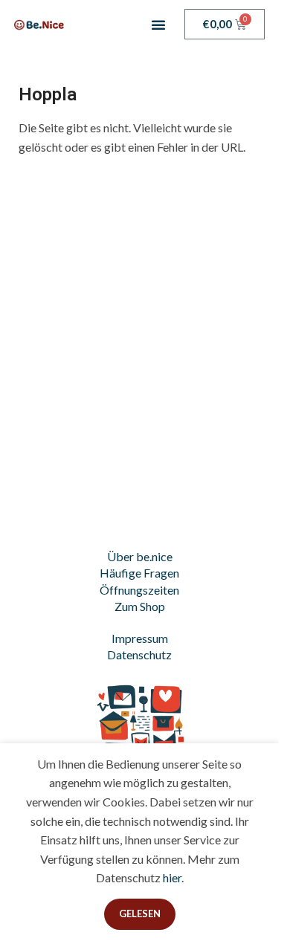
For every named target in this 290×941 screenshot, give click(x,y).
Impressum (140, 638)
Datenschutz (139, 654)
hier (172, 877)
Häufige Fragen (139, 573)
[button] (158, 24)
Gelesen (140, 913)
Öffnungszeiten (139, 590)
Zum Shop (140, 606)
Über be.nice (140, 556)
